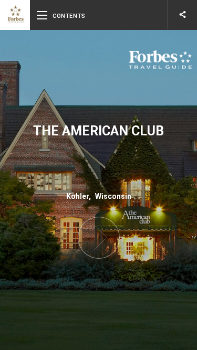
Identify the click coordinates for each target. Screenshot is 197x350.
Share (182, 14)
